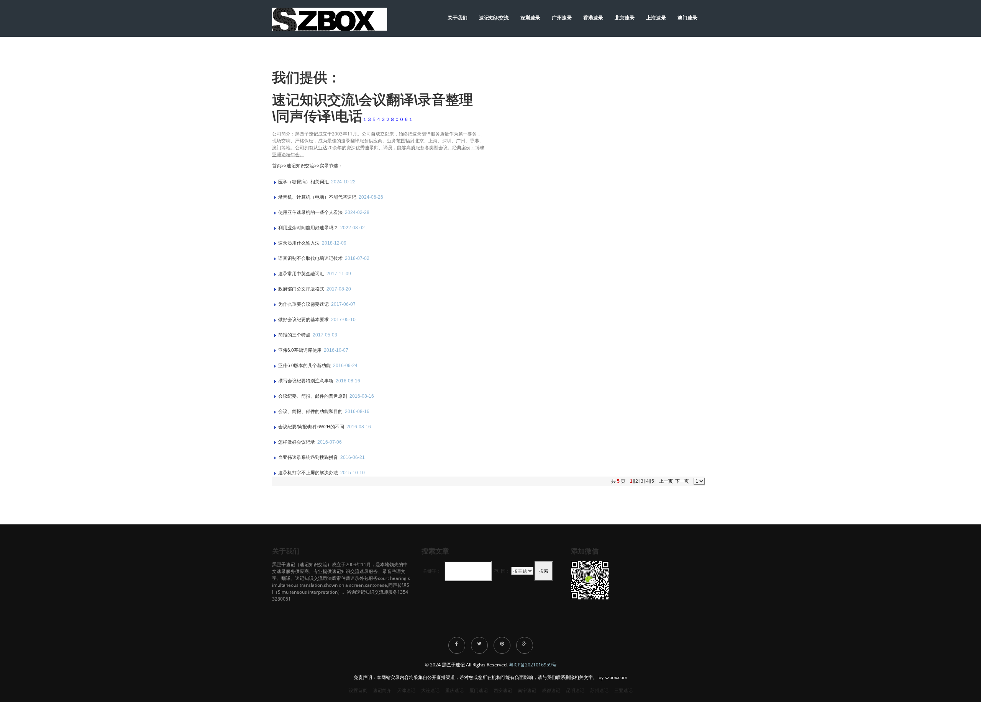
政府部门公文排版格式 (301, 289)
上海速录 (656, 17)
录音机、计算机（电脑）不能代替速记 (318, 197)
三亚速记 (623, 690)
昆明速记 (575, 690)
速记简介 (382, 690)
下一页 (682, 481)
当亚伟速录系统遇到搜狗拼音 (308, 457)
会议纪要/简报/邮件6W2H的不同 (311, 426)
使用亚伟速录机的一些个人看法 (311, 212)
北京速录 (625, 17)
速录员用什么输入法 (299, 243)
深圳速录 (530, 17)
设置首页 (358, 690)
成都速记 (551, 690)
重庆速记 (454, 690)
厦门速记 (478, 690)
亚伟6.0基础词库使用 (300, 350)
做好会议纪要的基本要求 (304, 319)
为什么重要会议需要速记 (304, 304)
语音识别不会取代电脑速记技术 (311, 258)
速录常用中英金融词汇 (301, 273)
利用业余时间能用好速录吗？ (308, 227)
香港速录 (593, 17)
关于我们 (458, 17)
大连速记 (430, 690)
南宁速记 (527, 690)
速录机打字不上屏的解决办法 (308, 472)
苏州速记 (599, 690)
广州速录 (562, 17)
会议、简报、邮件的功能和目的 (311, 411)
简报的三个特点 (295, 335)
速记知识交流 (494, 17)
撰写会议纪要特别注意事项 (306, 381)
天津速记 (406, 690)
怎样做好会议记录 (297, 442)
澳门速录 (687, 17)
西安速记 (503, 690)
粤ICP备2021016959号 (532, 664)
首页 (276, 165)
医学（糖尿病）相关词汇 (304, 181)
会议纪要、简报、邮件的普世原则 (313, 396)
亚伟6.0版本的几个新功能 (305, 365)
